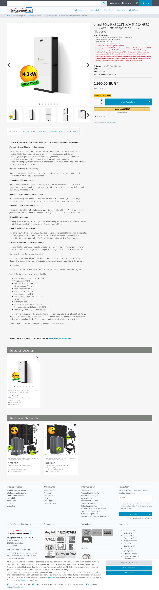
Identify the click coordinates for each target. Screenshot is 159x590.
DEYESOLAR (128, 551)
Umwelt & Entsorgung (89, 495)
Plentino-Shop (129, 530)
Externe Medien (78, 584)
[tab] (14, 131)
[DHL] (97, 532)
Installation (11, 506)
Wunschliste (100, 116)
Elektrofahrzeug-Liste (89, 501)
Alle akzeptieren (129, 567)
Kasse (46, 498)
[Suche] (104, 3)
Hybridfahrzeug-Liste (89, 506)
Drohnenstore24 (130, 535)
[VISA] (50, 539)
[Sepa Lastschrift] (60, 532)
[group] (23, 372)
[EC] (71, 547)
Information (121, 10)
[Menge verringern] (101, 103)
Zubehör (108, 10)
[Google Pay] (60, 554)
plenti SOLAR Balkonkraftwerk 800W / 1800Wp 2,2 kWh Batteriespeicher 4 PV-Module (23, 458)
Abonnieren (134, 514)
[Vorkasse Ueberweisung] (50, 554)
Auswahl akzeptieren (129, 562)
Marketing (62, 584)
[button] (122, 110)
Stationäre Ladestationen (16, 490)
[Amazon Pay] (71, 532)
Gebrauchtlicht (129, 546)
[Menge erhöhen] (101, 100)
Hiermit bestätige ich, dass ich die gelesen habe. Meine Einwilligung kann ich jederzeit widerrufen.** (136, 506)
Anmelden (48, 493)
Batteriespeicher (130, 540)
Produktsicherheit (57, 131)
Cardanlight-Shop (130, 538)
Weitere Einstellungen (15, 587)
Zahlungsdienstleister (44, 584)
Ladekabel (95, 10)
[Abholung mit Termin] (86, 539)
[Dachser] (107, 532)
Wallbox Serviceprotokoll (90, 511)
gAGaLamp (128, 533)
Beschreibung (14, 131)
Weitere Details (29, 131)
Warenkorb (48, 495)
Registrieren (48, 490)
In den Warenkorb (128, 102)
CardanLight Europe (131, 556)
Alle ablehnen (129, 572)
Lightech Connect (130, 554)
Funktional (94, 584)
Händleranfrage (50, 503)
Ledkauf (127, 548)
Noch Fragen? (72, 131)
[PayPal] (50, 532)
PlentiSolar (128, 543)
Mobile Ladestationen (15, 495)
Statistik (27, 584)
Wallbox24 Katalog (88, 503)
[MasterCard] (60, 539)
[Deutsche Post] (86, 532)
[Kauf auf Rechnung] (50, 547)
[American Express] (71, 539)
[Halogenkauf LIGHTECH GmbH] (19, 532)
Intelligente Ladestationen (17, 493)
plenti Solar (133, 10)
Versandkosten (111, 123)
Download (42, 131)
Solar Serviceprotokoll (89, 514)
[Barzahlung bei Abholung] (60, 547)
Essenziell (14, 584)
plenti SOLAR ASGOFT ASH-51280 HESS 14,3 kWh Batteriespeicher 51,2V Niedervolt (23, 391)
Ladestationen (79, 10)
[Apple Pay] (71, 554)
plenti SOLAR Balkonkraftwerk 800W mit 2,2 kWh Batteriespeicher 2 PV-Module (60, 458)
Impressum (50, 577)
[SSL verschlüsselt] (86, 558)
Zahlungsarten (86, 490)
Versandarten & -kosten (90, 493)
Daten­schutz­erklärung (29, 580)
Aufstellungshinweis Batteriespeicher (95, 516)
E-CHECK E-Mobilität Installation (93, 508)
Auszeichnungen (87, 498)
